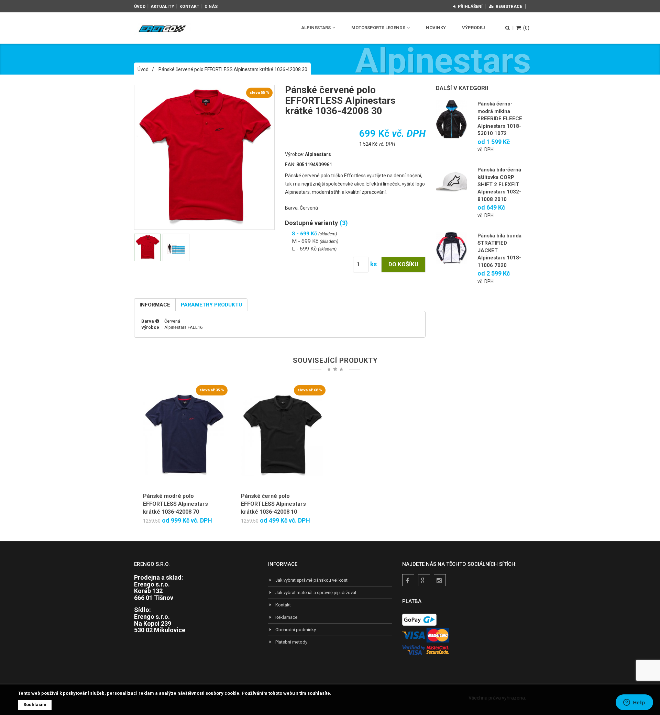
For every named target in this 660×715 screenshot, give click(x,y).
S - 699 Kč (305, 234)
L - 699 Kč (305, 249)
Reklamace (286, 617)
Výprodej (473, 27)
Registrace (509, 6)
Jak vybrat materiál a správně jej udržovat (315, 592)
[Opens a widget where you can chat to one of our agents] (634, 703)
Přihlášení (470, 6)
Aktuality (162, 6)
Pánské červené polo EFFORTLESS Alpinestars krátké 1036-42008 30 (232, 69)
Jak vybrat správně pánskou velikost (311, 580)
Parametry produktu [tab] (211, 305)
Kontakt (189, 6)
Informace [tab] (155, 305)
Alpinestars (316, 27)
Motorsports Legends (378, 27)
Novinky (436, 27)
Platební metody (291, 642)
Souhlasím (34, 704)
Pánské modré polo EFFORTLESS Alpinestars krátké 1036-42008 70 (175, 504)
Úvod (139, 6)
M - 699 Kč (306, 241)
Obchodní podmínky (295, 629)
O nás (211, 6)
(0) (526, 28)
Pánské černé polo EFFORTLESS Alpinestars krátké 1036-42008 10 (273, 504)
